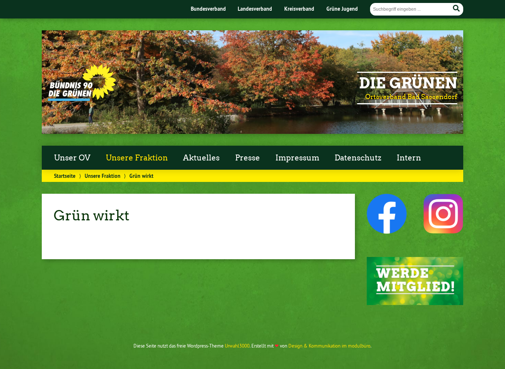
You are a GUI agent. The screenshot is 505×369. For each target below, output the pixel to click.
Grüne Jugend (342, 8)
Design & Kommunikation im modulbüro (329, 346)
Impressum (297, 158)
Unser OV (72, 158)
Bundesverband (208, 8)
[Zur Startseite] (82, 98)
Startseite (64, 175)
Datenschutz (358, 158)
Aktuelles (201, 158)
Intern (409, 158)
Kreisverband (299, 8)
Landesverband (255, 8)
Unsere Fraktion (137, 158)
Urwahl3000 (237, 346)
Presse (247, 158)
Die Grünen (408, 83)
